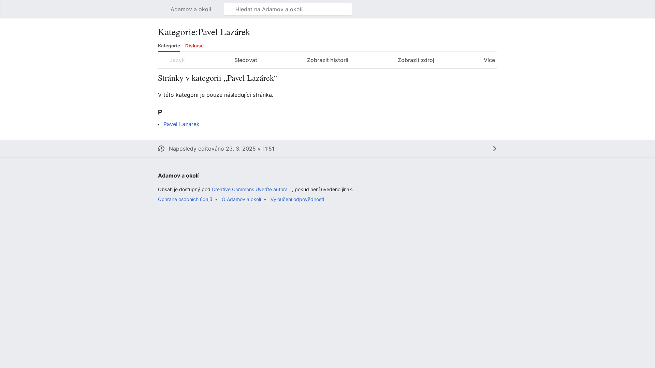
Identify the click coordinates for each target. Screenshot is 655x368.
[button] (161, 9)
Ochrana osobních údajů (185, 199)
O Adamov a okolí (241, 199)
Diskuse (194, 45)
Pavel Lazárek (181, 124)
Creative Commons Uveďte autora (250, 189)
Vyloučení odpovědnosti (297, 199)
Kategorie (169, 45)
